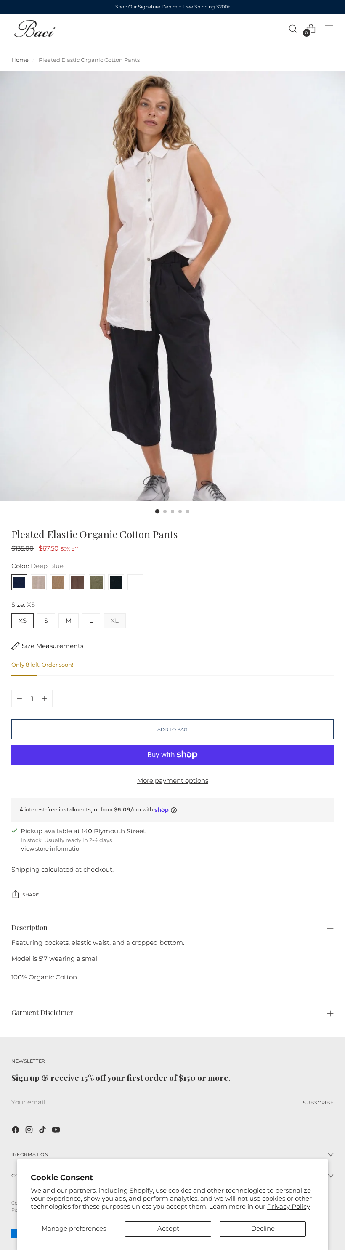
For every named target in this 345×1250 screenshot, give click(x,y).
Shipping (25, 869)
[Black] (116, 582)
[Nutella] (77, 582)
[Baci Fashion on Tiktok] (43, 1131)
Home (20, 59)
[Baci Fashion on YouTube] (57, 1131)
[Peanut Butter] (58, 582)
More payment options (172, 781)
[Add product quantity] (44, 698)
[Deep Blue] (19, 582)
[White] (135, 582)
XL (115, 621)
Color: (37, 566)
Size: (23, 605)
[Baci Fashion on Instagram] (30, 1131)
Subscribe (318, 1103)
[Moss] (97, 582)
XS (23, 621)
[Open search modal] (293, 28)
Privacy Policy (288, 1206)
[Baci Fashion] (34, 28)
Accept (168, 1228)
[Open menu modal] (329, 28)
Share (30, 895)
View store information (52, 848)
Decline (263, 1228)
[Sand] (39, 582)
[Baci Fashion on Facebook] (16, 1131)
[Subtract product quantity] (19, 698)
